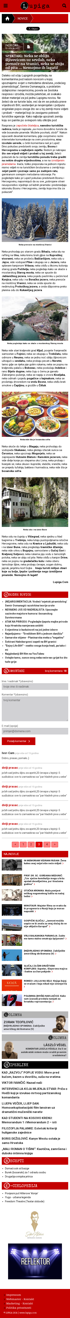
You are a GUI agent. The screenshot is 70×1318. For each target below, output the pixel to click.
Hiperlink (16, 1065)
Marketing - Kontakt (19, 1303)
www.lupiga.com (28, 1312)
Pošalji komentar (18, 741)
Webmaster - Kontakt (20, 1299)
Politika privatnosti (18, 1307)
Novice (23, 18)
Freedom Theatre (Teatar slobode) (24, 1201)
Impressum (13, 1295)
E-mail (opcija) (10, 725)
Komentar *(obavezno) (15, 694)
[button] (6, 5)
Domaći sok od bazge (17, 1168)
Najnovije (11, 854)
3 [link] (39, 844)
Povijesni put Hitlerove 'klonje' (21, 1193)
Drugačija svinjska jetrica (19, 1176)
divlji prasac (10, 767)
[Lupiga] (35, 5)
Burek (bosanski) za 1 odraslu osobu (25, 1172)
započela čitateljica (27, 125)
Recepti (14, 1161)
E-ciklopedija (20, 1186)
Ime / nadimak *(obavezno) (17, 681)
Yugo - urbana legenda (18, 1197)
